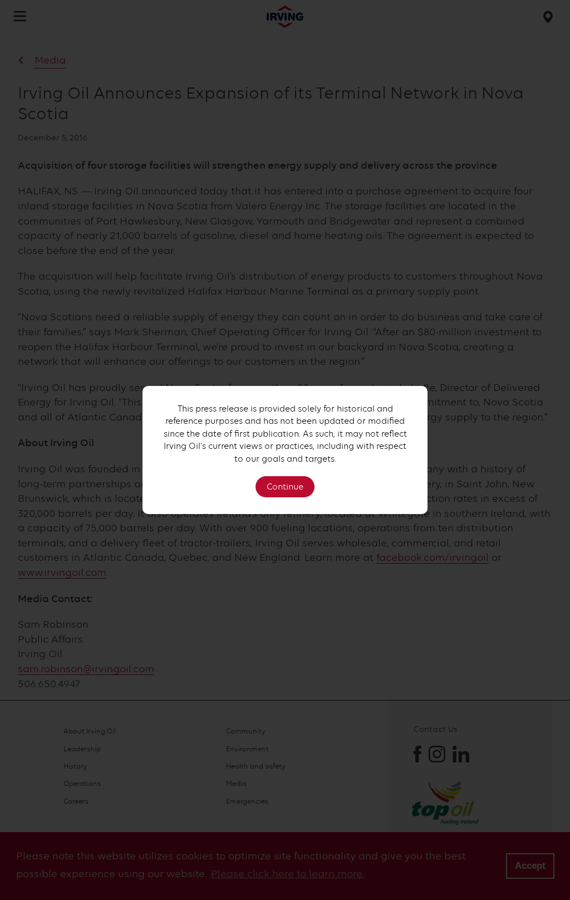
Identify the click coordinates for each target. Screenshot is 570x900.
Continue (285, 487)
